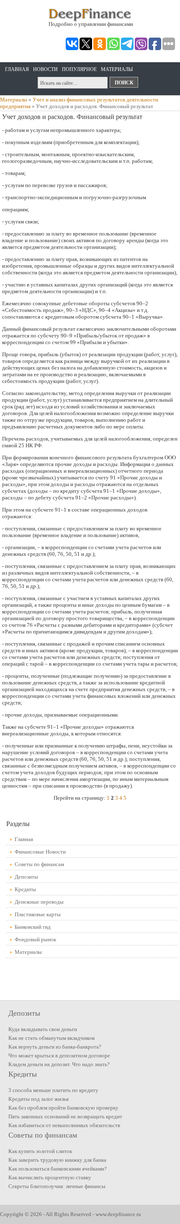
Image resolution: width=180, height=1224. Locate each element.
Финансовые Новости (40, 852)
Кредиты (25, 889)
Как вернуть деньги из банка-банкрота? (54, 1047)
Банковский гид (33, 927)
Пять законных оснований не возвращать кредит (65, 1116)
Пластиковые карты (38, 914)
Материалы (117, 69)
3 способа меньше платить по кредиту (53, 1090)
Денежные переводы (39, 902)
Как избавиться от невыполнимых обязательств (64, 1125)
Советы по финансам (39, 864)
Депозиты (26, 877)
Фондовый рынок (35, 939)
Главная (17, 69)
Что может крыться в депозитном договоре (59, 1055)
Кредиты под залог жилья (38, 1099)
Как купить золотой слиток (40, 1151)
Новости (45, 69)
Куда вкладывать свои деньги (42, 1029)
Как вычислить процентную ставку (49, 1177)
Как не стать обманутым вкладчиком (51, 1038)
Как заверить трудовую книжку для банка (57, 1160)
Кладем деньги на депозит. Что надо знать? (59, 1064)
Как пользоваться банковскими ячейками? (57, 1169)
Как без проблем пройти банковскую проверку (63, 1108)
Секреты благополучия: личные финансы (56, 1186)
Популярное (79, 69)
